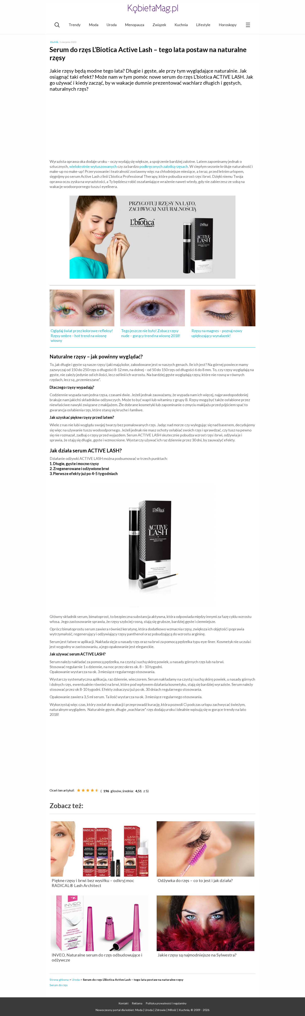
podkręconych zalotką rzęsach (163, 166)
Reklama (137, 1003)
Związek (159, 24)
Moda (93, 24)
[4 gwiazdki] (92, 790)
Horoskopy (228, 24)
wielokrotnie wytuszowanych (93, 166)
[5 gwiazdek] (97, 790)
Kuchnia (181, 24)
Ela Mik (54, 42)
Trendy (75, 24)
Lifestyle (203, 24)
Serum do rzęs (59, 985)
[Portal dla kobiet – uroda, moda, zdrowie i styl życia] (152, 9)
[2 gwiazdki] (83, 790)
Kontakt (123, 1003)
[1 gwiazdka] (79, 790)
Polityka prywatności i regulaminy (166, 1003)
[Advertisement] (152, 125)
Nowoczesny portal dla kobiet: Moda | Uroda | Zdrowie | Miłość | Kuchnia (142, 1010)
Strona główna (59, 979)
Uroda (112, 24)
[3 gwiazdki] (88, 790)
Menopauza (134, 24)
